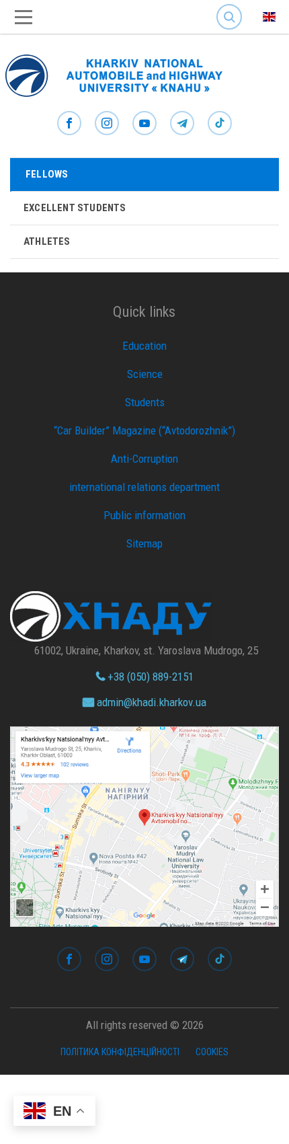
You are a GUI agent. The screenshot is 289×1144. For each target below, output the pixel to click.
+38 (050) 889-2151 (149, 676)
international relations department (144, 487)
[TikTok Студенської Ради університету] (220, 123)
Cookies (212, 1051)
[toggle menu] (23, 17)
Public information (144, 515)
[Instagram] (107, 123)
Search (229, 6)
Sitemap (144, 543)
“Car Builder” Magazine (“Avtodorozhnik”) (144, 430)
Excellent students (75, 208)
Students (145, 402)
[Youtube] (144, 123)
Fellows (47, 174)
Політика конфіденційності (119, 1051)
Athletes (47, 241)
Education (144, 345)
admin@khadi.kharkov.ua (150, 702)
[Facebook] (69, 123)
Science (145, 374)
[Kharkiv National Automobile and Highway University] (121, 72)
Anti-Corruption (144, 458)
